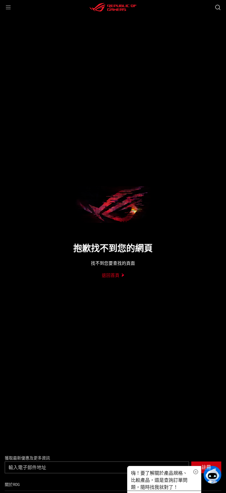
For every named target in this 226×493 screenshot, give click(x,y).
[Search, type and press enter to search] (217, 7)
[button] (8, 7)
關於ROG (12, 484)
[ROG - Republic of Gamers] (113, 7)
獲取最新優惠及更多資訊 (27, 458)
